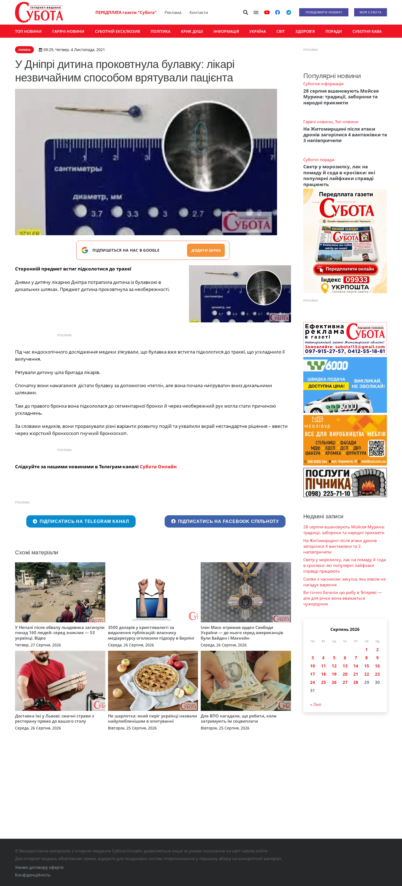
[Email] (256, 12)
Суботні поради (318, 159)
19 (334, 674)
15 (366, 666)
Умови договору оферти (39, 867)
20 (345, 674)
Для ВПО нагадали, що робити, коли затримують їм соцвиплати (238, 718)
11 (323, 666)
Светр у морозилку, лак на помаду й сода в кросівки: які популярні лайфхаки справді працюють (339, 175)
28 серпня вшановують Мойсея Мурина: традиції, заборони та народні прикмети (341, 97)
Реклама (173, 12)
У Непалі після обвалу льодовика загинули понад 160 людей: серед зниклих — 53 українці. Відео (59, 633)
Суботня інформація (323, 83)
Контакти (199, 12)
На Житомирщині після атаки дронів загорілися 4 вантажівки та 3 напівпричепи (345, 135)
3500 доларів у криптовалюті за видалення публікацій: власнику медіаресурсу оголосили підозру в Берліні (151, 633)
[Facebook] (277, 12)
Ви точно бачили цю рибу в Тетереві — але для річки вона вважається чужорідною (342, 598)
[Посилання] (39, 12)
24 (312, 682)
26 (334, 682)
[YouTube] (267, 12)
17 (312, 674)
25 (323, 682)
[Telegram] (288, 12)
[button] (245, 12)
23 (377, 674)
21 (355, 674)
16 (377, 666)
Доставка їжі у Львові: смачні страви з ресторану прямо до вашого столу (54, 718)
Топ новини (347, 121)
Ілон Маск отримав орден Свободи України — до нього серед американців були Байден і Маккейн (242, 633)
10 (312, 666)
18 (323, 674)
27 (345, 682)
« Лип (315, 704)
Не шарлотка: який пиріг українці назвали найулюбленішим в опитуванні (152, 718)
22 (366, 674)
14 (355, 666)
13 (345, 666)
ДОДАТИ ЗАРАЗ (205, 250)
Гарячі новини (318, 121)
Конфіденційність (33, 875)
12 (334, 666)
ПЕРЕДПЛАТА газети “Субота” (125, 12)
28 (355, 682)
